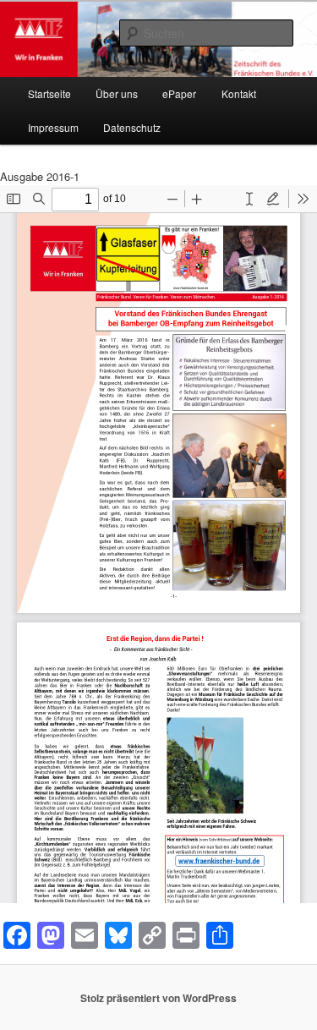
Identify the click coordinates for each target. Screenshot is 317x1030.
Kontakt (238, 93)
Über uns (117, 93)
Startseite (49, 93)
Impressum (53, 127)
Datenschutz (132, 127)
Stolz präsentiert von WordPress (158, 997)
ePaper (179, 93)
